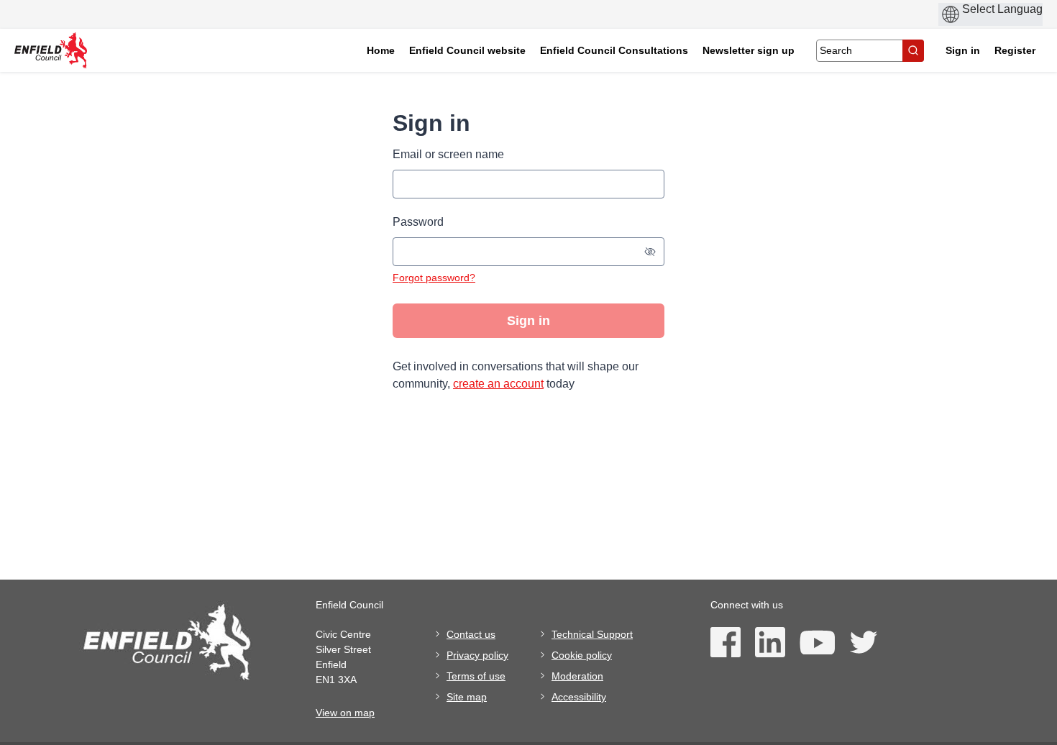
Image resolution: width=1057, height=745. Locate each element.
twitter (863, 642)
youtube (817, 642)
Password (418, 222)
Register (1014, 50)
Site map (467, 697)
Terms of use (476, 676)
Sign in (963, 50)
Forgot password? (434, 277)
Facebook (725, 642)
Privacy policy (477, 655)
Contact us (471, 634)
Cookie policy (582, 655)
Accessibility (579, 697)
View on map (345, 712)
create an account (498, 384)
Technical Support (592, 634)
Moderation (577, 676)
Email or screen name (448, 154)
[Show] (650, 251)
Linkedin (770, 642)
